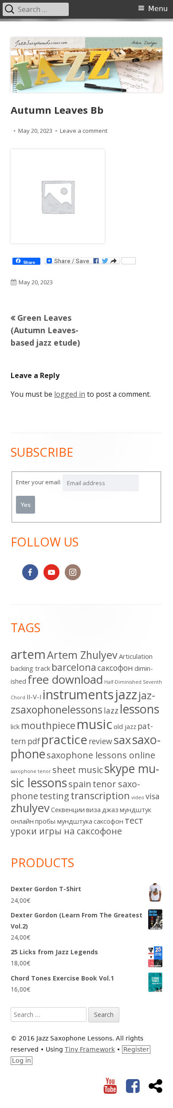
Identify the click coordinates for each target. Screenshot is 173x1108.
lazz (111, 710)
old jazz (125, 726)
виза (93, 809)
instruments (78, 694)
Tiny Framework (90, 1049)
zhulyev (30, 808)
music (94, 724)
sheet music (77, 770)
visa (152, 796)
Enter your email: (38, 482)
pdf (34, 741)
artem (28, 654)
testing (54, 796)
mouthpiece (48, 725)
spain (79, 784)
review (100, 741)
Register (136, 1049)
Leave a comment (83, 131)
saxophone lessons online (101, 755)
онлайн (22, 821)
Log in (21, 1060)
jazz (126, 694)
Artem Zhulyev (82, 655)
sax (122, 740)
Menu (158, 8)
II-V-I (34, 696)
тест (134, 820)
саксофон (108, 821)
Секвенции (68, 809)
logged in (69, 394)
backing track (30, 668)
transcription (100, 795)
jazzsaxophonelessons (83, 702)
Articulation (136, 656)
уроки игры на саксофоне (66, 831)
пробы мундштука (63, 821)
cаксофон (115, 667)
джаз (110, 809)
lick (15, 726)
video (137, 797)
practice (64, 739)
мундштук (135, 809)
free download (65, 679)
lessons (139, 709)
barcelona (73, 667)
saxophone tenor (31, 771)
